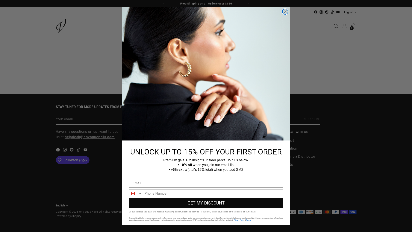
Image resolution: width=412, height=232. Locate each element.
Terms (248, 220)
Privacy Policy (239, 220)
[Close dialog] (285, 11)
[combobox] (135, 193)
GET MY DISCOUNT (206, 203)
